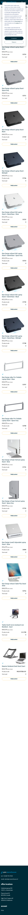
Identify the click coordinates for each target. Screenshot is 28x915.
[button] (25, 2)
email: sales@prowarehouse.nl (9, 879)
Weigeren (14, 42)
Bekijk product (14, 61)
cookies (17, 23)
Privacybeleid (17, 21)
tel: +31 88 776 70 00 (7, 876)
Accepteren (14, 38)
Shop (2, 910)
